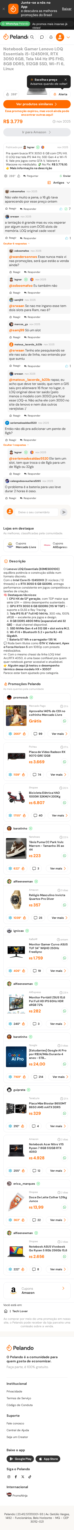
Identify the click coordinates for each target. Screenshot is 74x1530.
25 (40, 918)
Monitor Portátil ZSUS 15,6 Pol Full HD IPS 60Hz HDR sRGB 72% (47, 1001)
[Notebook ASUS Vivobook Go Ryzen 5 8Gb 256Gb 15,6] (16, 1260)
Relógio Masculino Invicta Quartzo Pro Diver (47, 897)
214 (41, 1077)
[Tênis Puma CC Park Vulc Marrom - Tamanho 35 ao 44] (16, 857)
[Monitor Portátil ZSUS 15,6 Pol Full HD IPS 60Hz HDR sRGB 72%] (16, 1013)
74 (39, 774)
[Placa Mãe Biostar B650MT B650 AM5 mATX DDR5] (16, 1117)
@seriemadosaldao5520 (29, 458)
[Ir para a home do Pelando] (16, 37)
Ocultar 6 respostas (15, 243)
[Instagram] (10, 1477)
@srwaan (16, 306)
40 (41, 815)
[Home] (5, 1311)
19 (39, 971)
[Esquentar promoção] (18, 175)
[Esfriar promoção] (5, 175)
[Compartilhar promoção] (64, 720)
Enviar (67, 176)
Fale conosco (15, 1423)
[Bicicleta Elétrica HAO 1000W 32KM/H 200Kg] (16, 806)
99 (40, 734)
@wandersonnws (23, 257)
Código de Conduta (20, 1405)
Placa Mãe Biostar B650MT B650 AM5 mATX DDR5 (47, 1105)
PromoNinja (20, 1495)
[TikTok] (31, 1477)
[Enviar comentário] (63, 512)
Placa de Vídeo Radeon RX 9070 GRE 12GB (47, 753)
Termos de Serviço (19, 1398)
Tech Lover (20, 1311)
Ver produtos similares (34, 104)
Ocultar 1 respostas (14, 445)
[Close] (65, 79)
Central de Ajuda (18, 1430)
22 (39, 1220)
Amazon (33, 890)
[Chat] (42, 37)
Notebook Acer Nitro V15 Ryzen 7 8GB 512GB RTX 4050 (46, 1148)
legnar (31, 147)
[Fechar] (4, 8)
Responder (30, 209)
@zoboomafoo (21, 285)
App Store (51, 1459)
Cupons (28, 1291)
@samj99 (16, 330)
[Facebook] (17, 1477)
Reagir (12, 208)
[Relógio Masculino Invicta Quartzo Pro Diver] (16, 909)
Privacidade (14, 1391)
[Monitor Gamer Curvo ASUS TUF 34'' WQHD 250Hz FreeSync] (16, 960)
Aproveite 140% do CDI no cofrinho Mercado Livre (47, 713)
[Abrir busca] (32, 37)
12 (39, 1171)
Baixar (67, 9)
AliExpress (35, 992)
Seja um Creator (17, 1437)
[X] (24, 1477)
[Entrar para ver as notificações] (51, 37)
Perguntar (32, 176)
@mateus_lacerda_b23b (29, 379)
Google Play (23, 1459)
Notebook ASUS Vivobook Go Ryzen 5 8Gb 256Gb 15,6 (48, 1248)
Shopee (33, 787)
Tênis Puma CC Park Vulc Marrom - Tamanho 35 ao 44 (46, 845)
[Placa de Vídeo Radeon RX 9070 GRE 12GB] (16, 765)
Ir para (34, 132)
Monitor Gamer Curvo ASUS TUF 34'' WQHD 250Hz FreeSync (48, 948)
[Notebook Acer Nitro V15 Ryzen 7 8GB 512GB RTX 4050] (16, 1160)
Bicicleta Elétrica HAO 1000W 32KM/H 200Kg (44, 794)
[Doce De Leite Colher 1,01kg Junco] (16, 1211)
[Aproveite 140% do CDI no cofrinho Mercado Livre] (16, 725)
